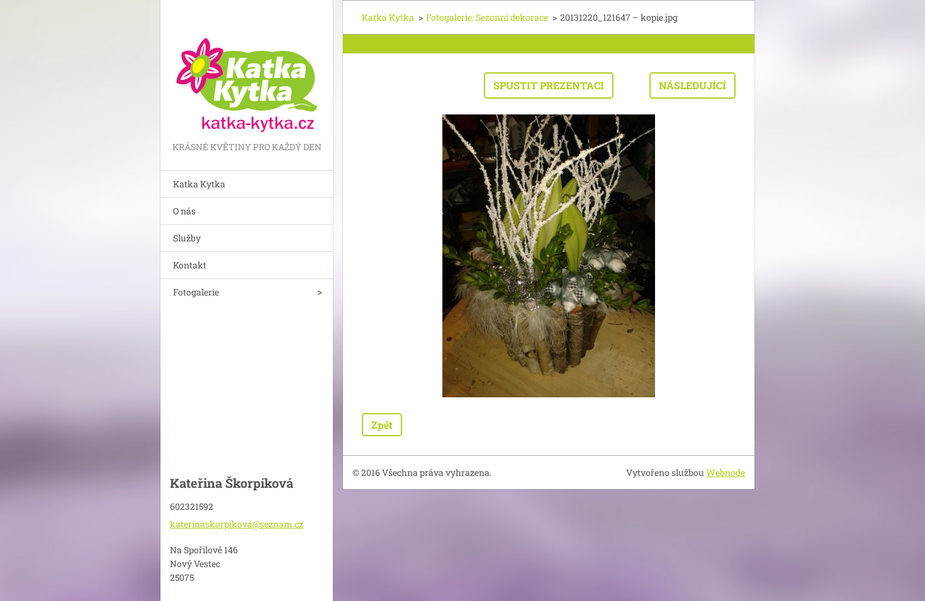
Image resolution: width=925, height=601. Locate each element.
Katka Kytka (199, 184)
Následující (692, 85)
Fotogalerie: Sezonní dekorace (487, 17)
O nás (184, 211)
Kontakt (189, 265)
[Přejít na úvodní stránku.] (246, 69)
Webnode (725, 472)
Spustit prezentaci (548, 85)
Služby (187, 238)
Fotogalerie (196, 292)
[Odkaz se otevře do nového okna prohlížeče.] (548, 255)
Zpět (382, 424)
